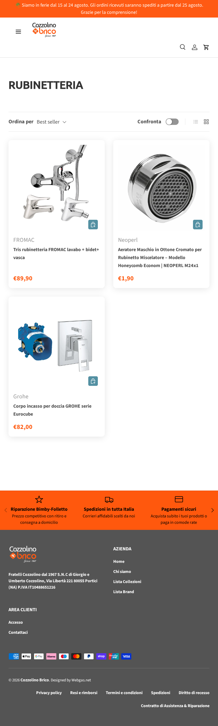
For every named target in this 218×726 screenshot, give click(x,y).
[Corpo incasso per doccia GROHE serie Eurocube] (56, 344)
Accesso (16, 622)
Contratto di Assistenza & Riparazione (175, 706)
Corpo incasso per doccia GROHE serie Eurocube (52, 410)
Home (118, 561)
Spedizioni (160, 693)
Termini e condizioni (124, 693)
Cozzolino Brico (34, 680)
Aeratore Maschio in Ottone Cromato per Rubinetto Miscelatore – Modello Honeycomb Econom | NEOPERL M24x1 (160, 257)
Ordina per (21, 121)
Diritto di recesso (194, 693)
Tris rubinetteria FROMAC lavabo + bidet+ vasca (56, 253)
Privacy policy (49, 693)
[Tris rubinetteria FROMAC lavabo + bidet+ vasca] (56, 188)
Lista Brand (123, 592)
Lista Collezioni (127, 582)
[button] (206, 47)
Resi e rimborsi (83, 693)
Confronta (149, 121)
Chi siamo (122, 572)
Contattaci (18, 632)
